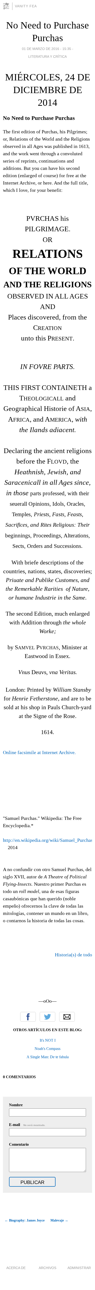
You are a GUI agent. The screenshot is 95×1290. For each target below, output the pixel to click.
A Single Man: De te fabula (48, 1057)
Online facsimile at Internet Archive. (39, 752)
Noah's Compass (47, 1049)
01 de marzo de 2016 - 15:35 (46, 49)
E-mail (27, 1125)
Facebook (28, 1017)
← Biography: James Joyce (25, 1220)
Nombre (16, 1105)
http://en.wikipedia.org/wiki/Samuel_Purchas (48, 840)
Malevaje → (59, 1220)
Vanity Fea (26, 6)
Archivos (47, 1268)
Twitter (47, 1017)
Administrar (79, 1268)
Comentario (19, 1144)
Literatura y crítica (47, 56)
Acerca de (16, 1268)
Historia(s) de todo (73, 954)
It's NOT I (48, 1040)
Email (67, 1017)
